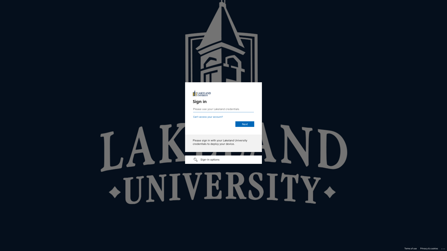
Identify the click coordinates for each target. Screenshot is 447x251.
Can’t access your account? (208, 116)
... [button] (443, 248)
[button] (223, 159)
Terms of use (410, 248)
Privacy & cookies (429, 248)
